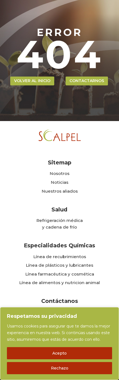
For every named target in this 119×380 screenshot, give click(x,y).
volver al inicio (32, 80)
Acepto (59, 353)
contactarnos (86, 80)
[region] (59, 343)
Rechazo (59, 368)
